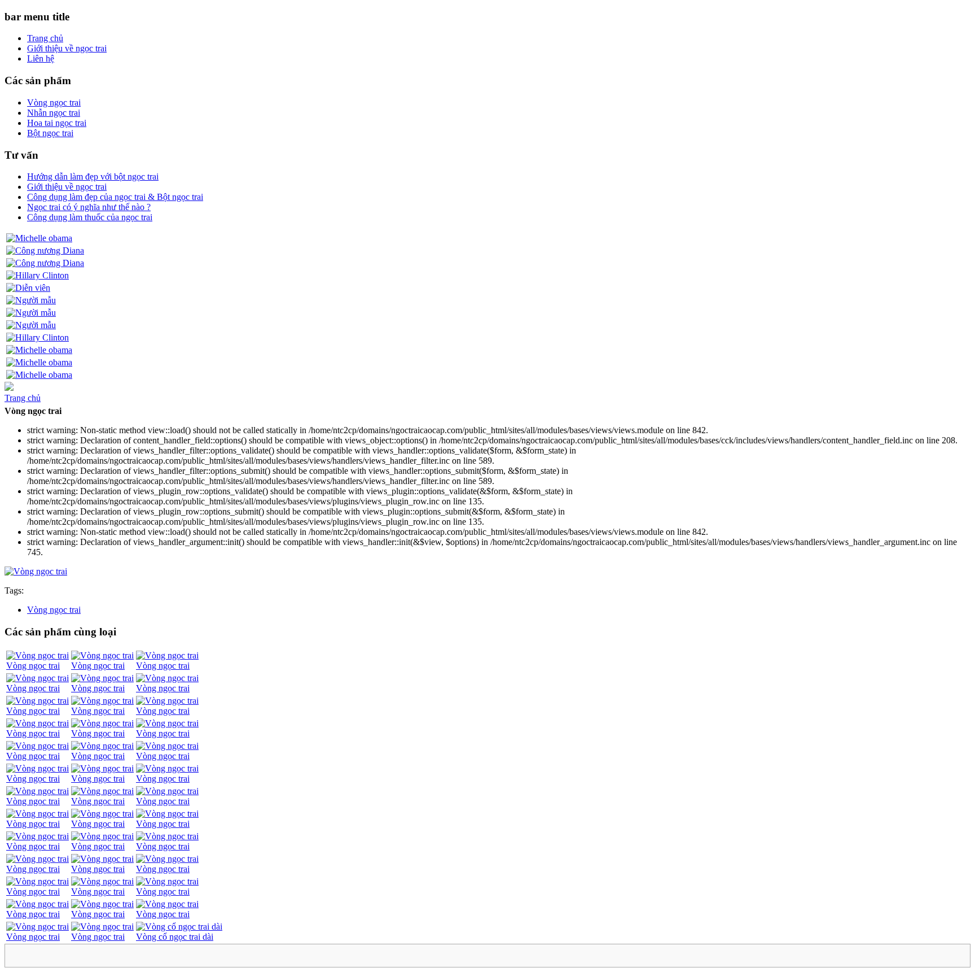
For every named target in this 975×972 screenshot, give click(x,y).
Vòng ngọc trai (54, 102)
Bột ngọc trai (50, 133)
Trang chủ (45, 38)
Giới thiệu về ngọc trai (67, 48)
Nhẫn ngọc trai (53, 112)
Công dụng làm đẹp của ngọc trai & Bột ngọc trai (115, 197)
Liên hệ (40, 58)
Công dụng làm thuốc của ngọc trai (89, 217)
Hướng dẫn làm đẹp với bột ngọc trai (93, 176)
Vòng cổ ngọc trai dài (174, 937)
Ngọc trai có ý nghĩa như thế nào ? (89, 207)
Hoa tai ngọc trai (56, 123)
